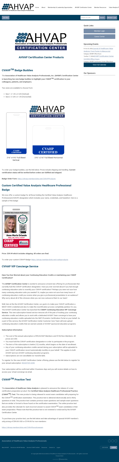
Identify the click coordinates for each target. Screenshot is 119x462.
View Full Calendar (99, 65)
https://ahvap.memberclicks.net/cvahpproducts (49, 260)
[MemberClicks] (18, 7)
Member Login (111, 17)
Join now (105, 447)
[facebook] (109, 441)
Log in (113, 447)
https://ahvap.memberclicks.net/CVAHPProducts (37, 179)
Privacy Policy (59, 455)
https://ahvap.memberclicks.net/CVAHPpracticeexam (22, 427)
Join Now (6, 17)
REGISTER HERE (28, 363)
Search (102, 17)
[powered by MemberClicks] (59, 459)
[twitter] (112, 441)
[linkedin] (116, 441)
